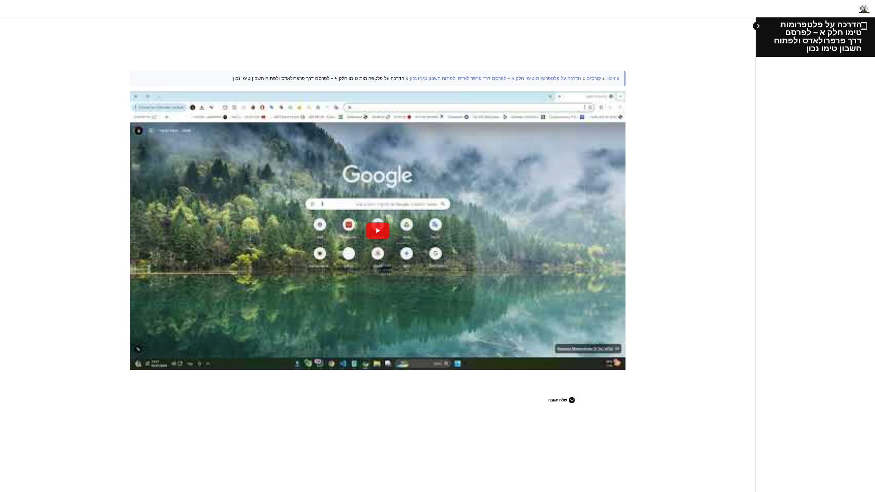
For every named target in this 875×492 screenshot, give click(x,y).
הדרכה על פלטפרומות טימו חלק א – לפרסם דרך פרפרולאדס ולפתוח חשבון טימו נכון (818, 36)
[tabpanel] (377, 220)
